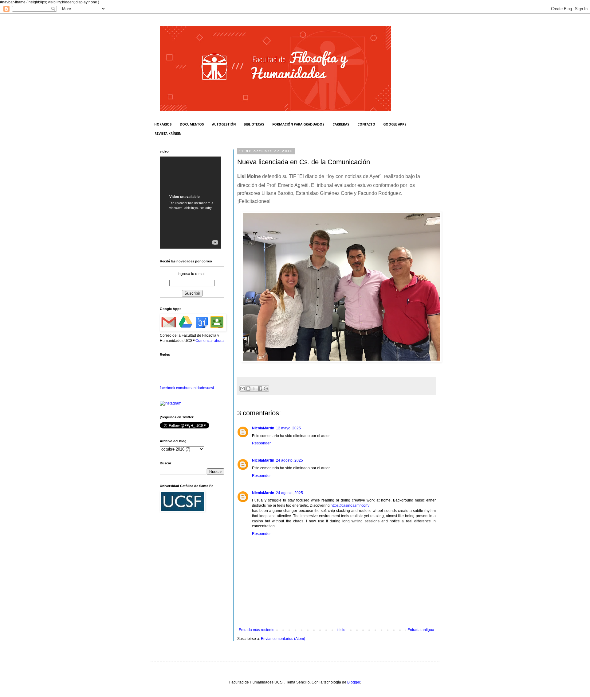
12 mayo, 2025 (288, 428)
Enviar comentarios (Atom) (283, 639)
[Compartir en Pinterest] (266, 388)
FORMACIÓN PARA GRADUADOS (298, 124)
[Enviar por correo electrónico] (242, 388)
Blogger (353, 682)
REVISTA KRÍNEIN (168, 134)
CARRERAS (340, 124)
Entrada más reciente (256, 630)
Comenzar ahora (209, 341)
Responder (261, 443)
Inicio (340, 630)
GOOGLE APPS (395, 124)
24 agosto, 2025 (289, 460)
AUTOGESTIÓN (224, 124)
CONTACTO (366, 124)
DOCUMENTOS (192, 124)
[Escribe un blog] (248, 388)
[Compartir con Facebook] (260, 388)
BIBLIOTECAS (254, 124)
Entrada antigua (420, 630)
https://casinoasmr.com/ (350, 505)
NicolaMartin (263, 428)
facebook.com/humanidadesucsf (187, 388)
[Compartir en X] (254, 388)
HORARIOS (163, 124)
